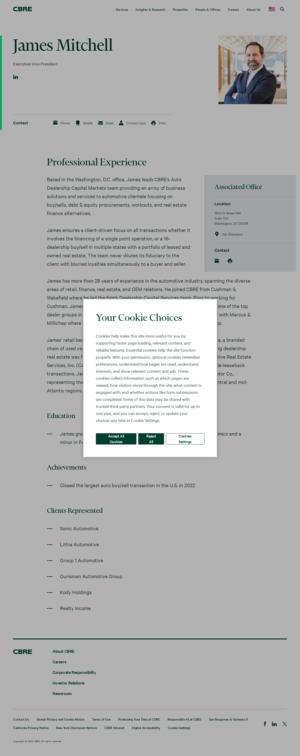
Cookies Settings (185, 438)
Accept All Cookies (116, 438)
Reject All (151, 438)
